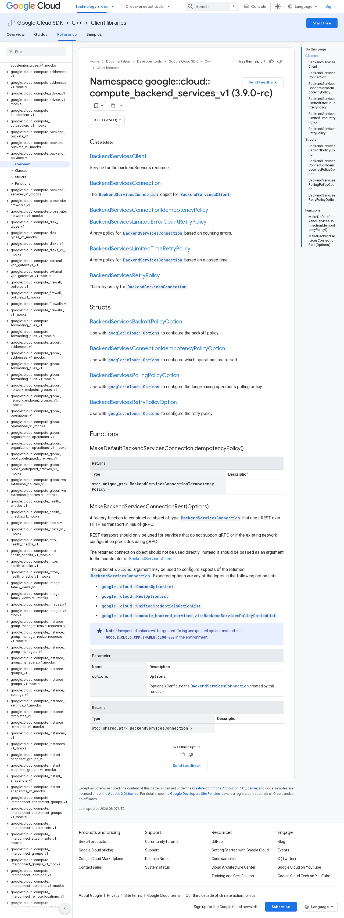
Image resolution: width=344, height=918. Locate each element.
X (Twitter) (287, 859)
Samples (94, 34)
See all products (92, 841)
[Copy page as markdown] (113, 105)
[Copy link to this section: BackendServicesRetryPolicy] (165, 276)
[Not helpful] (279, 61)
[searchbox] (36, 51)
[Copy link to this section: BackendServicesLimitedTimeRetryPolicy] (195, 249)
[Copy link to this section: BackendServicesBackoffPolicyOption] (187, 322)
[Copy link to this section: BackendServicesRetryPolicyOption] (182, 402)
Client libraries (108, 23)
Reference (67, 34)
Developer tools (149, 61)
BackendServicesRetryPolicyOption (133, 402)
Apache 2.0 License (123, 794)
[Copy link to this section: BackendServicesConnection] (166, 183)
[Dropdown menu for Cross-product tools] (170, 6)
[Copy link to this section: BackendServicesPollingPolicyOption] (184, 376)
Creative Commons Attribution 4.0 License (224, 788)
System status (157, 867)
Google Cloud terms (164, 895)
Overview (15, 34)
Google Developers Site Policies (195, 794)
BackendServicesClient (118, 156)
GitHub (217, 841)
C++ (77, 23)
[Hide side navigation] (64, 908)
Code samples (224, 859)
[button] (35, 63)
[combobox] (212, 6)
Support (152, 850)
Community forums (161, 841)
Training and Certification (233, 876)
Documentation (118, 61)
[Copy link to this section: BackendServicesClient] (151, 157)
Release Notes (157, 859)
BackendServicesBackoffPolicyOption (136, 321)
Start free (322, 23)
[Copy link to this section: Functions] (125, 434)
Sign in (331, 6)
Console (258, 6)
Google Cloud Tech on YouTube (304, 876)
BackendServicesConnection (125, 183)
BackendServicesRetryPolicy (125, 275)
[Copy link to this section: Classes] (119, 142)
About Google (90, 895)
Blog (281, 841)
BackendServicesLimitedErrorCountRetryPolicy (148, 221)
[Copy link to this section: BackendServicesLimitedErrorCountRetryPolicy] (211, 222)
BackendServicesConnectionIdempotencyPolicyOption (157, 348)
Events (283, 850)
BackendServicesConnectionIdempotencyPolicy (149, 210)
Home (94, 61)
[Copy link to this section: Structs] (117, 308)
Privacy (113, 895)
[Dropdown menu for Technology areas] (114, 6)
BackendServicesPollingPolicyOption (134, 375)
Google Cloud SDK (40, 23)
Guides (41, 34)
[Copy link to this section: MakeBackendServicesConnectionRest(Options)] (214, 507)
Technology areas (92, 6)
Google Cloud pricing (96, 850)
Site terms (133, 895)
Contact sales (90, 867)
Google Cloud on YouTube (299, 867)
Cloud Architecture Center (234, 867)
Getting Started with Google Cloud (240, 850)
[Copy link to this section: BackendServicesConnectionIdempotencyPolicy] (213, 210)
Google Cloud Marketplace (101, 859)
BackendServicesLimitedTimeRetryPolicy (140, 248)
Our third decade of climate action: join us (221, 895)
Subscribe (281, 906)
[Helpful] (271, 61)
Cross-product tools (145, 6)
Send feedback (263, 82)
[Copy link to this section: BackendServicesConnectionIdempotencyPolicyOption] (230, 349)
